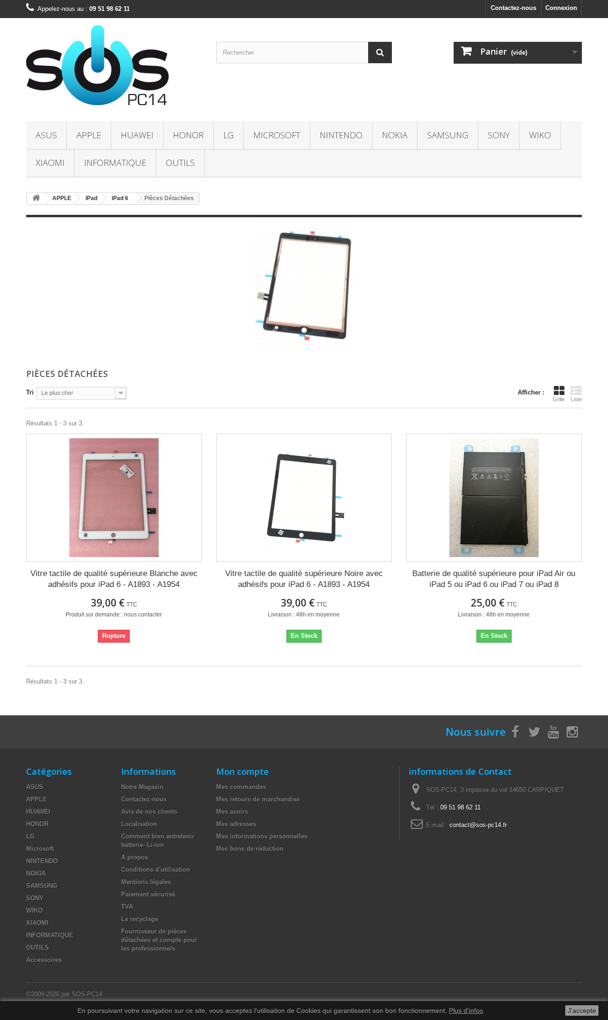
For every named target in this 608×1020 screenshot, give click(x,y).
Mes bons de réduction (250, 848)
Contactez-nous (513, 7)
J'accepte (582, 1010)
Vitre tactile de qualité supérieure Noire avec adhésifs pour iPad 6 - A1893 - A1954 (304, 579)
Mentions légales (146, 881)
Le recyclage (139, 919)
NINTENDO (341, 135)
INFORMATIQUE (115, 162)
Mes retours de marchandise (258, 799)
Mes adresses (236, 824)
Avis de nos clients (149, 811)
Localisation (139, 824)
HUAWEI (137, 135)
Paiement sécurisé (148, 894)
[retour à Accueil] (36, 198)
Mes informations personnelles (261, 836)
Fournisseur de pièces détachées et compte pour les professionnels (159, 940)
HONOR (188, 135)
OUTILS (180, 162)
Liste (576, 399)
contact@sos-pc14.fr (478, 824)
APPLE (88, 135)
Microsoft (276, 135)
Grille (559, 399)
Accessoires (44, 959)
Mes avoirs (232, 811)
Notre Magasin (142, 786)
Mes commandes (241, 786)
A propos (134, 857)
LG (228, 135)
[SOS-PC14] (114, 67)
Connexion (561, 7)
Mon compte (242, 771)
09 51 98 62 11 (460, 807)
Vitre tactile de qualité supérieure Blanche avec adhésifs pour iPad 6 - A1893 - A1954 (114, 579)
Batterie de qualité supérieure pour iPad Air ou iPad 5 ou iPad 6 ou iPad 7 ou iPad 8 (493, 579)
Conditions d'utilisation (155, 869)
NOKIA (395, 135)
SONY (499, 135)
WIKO (540, 135)
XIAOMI (50, 162)
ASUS (46, 135)
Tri (30, 392)
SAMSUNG (447, 135)
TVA (127, 906)
